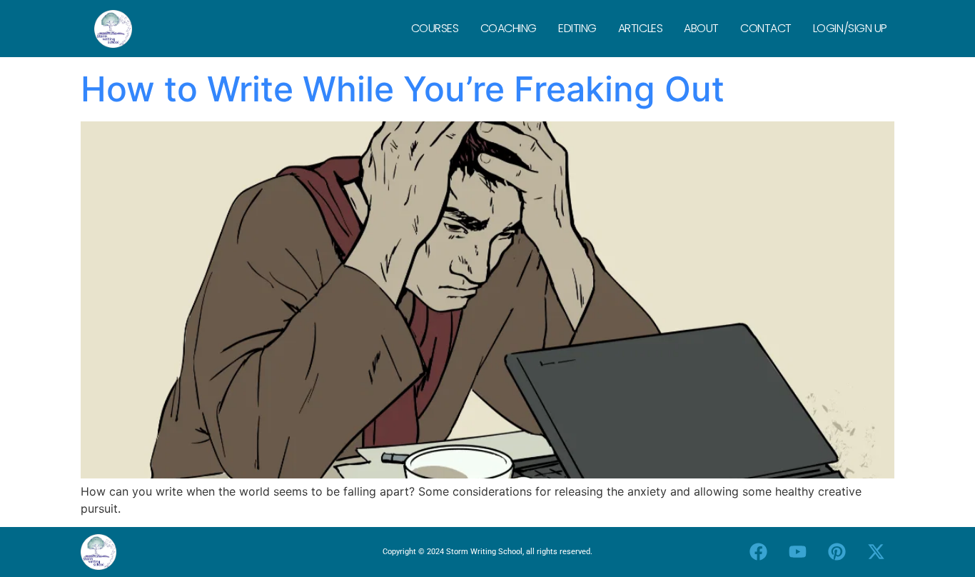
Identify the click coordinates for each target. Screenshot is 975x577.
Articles (640, 28)
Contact (766, 28)
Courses (435, 28)
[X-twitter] (876, 552)
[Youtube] (798, 552)
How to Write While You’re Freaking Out (402, 89)
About (701, 28)
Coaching (508, 28)
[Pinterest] (837, 552)
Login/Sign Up (850, 28)
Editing (577, 28)
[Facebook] (759, 552)
